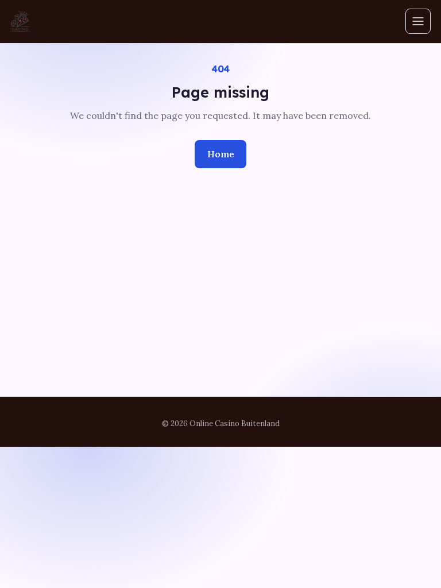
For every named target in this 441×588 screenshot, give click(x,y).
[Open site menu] (418, 21)
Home (220, 154)
